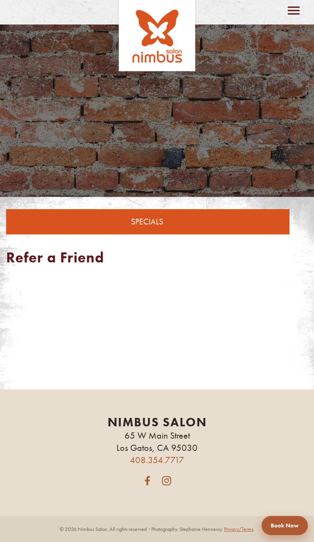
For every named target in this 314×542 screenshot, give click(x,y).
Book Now (285, 525)
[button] (147, 481)
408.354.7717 (157, 460)
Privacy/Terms (238, 529)
